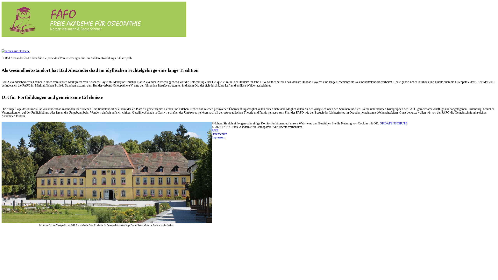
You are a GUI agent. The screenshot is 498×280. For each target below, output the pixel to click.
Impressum (218, 137)
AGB (215, 130)
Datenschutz (219, 134)
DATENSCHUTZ (395, 123)
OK (382, 123)
